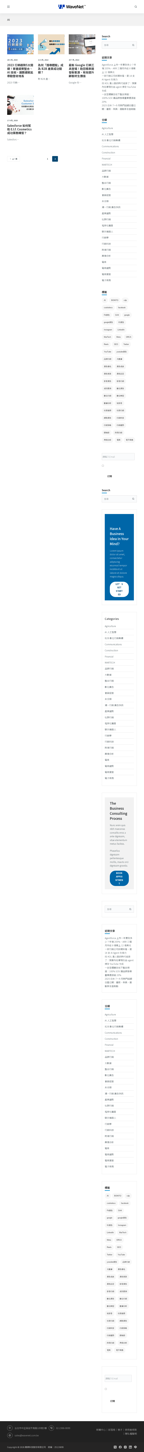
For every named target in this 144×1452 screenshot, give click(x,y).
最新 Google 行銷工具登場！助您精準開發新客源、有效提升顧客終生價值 (81, 70)
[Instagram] (125, 1447)
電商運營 (106, 274)
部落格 (111, 1429)
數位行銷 (107, 396)
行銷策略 (107, 425)
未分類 (105, 201)
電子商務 (106, 280)
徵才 (120, 1429)
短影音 (119, 403)
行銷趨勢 (120, 425)
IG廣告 (121, 322)
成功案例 (107, 388)
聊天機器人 (107, 231)
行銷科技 (106, 243)
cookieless (108, 307)
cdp (125, 300)
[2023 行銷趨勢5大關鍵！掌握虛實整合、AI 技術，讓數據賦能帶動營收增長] (20, 44)
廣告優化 (107, 366)
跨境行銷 (106, 249)
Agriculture (107, 128)
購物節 (106, 433)
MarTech (107, 337)
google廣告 (108, 322)
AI (105, 300)
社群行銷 (106, 219)
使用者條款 (131, 1429)
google (127, 315)
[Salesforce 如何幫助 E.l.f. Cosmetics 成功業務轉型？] (20, 105)
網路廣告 (107, 418)
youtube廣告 (122, 352)
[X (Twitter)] (115, 1447)
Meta (118, 337)
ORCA (128, 337)
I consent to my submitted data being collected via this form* (117, 465)
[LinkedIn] (130, 1447)
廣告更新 (107, 374)
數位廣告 (106, 189)
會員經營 (106, 195)
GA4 (117, 315)
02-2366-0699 (63, 1428)
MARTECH (107, 164)
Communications (110, 146)
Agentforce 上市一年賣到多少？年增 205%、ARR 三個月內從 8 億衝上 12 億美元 (119, 68)
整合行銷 (106, 183)
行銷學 (105, 237)
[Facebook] (120, 1447)
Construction (108, 152)
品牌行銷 (106, 170)
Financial (106, 158)
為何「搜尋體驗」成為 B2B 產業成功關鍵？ (50, 68)
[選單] (8, 6)
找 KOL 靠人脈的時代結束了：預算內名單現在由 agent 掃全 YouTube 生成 (119, 86)
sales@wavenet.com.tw (27, 1435)
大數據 (105, 176)
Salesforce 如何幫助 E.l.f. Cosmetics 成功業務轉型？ (19, 129)
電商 (104, 262)
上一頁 (14, 159)
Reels (106, 344)
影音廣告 (107, 381)
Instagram (108, 330)
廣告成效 (120, 366)
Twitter (126, 344)
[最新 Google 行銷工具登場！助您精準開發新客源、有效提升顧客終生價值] (82, 44)
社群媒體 (107, 410)
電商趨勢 (106, 268)
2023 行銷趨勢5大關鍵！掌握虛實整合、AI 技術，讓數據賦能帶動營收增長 (20, 70)
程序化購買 (107, 225)
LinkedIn (121, 330)
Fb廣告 (107, 315)
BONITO (114, 300)
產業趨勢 (106, 213)
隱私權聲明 (131, 1433)
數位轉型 (120, 396)
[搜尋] (136, 7)
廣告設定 (120, 374)
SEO (116, 344)
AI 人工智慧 (107, 134)
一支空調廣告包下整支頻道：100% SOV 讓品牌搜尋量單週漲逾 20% (119, 98)
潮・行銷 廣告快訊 (111, 207)
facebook (122, 307)
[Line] (135, 1447)
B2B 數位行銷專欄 (111, 140)
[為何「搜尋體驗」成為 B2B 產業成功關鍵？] (51, 44)
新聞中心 (101, 1429)
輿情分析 (106, 255)
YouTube (107, 352)
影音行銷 (120, 381)
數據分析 (107, 403)
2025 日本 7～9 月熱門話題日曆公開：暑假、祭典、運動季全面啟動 (118, 982)
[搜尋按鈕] (133, 45)
